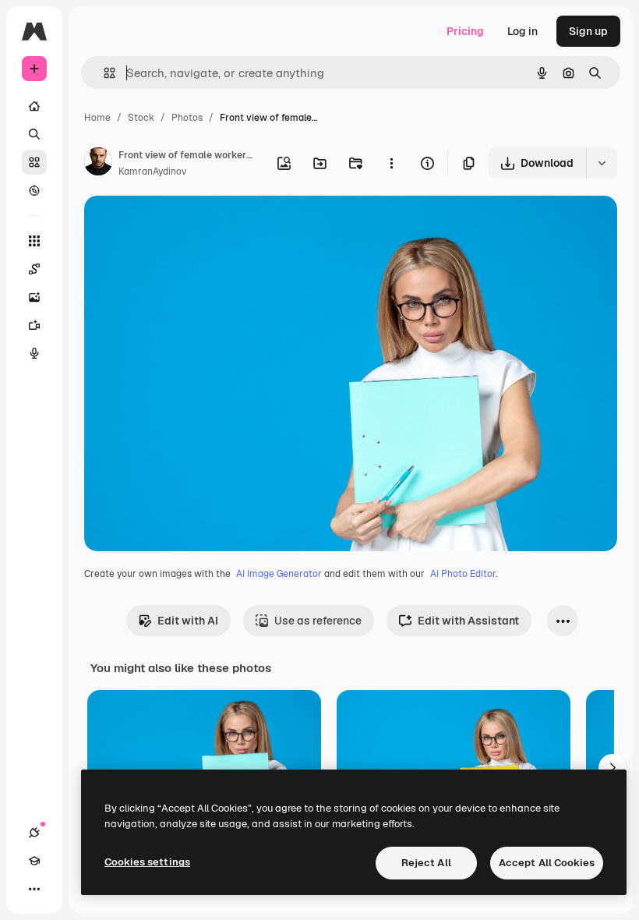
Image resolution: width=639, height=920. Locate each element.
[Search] (34, 134)
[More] (34, 888)
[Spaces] (34, 269)
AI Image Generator (279, 574)
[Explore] (34, 190)
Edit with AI (187, 621)
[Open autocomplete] (103, 73)
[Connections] (34, 832)
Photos (187, 117)
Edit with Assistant (468, 621)
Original (184, 225)
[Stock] (34, 162)
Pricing (465, 31)
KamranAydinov (152, 171)
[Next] (612, 768)
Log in (522, 31)
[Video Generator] (34, 325)
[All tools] (34, 240)
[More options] (391, 163)
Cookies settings (147, 862)
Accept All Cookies (547, 862)
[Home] (34, 106)
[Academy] (34, 860)
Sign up (588, 31)
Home (97, 117)
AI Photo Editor (463, 574)
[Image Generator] (34, 297)
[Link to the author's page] (98, 163)
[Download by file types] (601, 163)
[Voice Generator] (34, 353)
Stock (141, 117)
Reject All (426, 862)
